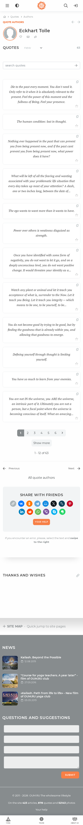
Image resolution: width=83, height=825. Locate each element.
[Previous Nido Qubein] (73, 22)
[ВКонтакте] (21, 504)
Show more (41, 443)
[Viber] (46, 512)
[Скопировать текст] (77, 82)
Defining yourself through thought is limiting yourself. (41, 357)
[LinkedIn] (22, 512)
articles (29, 802)
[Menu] (7, 5)
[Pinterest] (70, 504)
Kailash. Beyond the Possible (41, 657)
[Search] (66, 5)
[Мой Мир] (45, 504)
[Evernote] (62, 512)
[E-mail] (28, 36)
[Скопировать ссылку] (13, 504)
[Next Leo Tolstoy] (78, 22)
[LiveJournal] (62, 504)
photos (66, 802)
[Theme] (17, 5)
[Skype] (54, 512)
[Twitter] (54, 504)
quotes (45, 802)
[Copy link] (78, 575)
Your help (41, 809)
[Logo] (41, 5)
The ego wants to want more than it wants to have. (41, 211)
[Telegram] (37, 504)
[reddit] (30, 512)
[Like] (77, 106)
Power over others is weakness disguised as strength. (42, 233)
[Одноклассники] (29, 504)
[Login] (76, 5)
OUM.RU (34, 795)
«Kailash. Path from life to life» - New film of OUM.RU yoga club (49, 694)
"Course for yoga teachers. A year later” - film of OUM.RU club (49, 677)
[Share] (35, 36)
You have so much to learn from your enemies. (42, 379)
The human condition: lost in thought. (41, 121)
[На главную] (4, 17)
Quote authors (13, 22)
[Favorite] (20, 36)
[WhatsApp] (38, 512)
